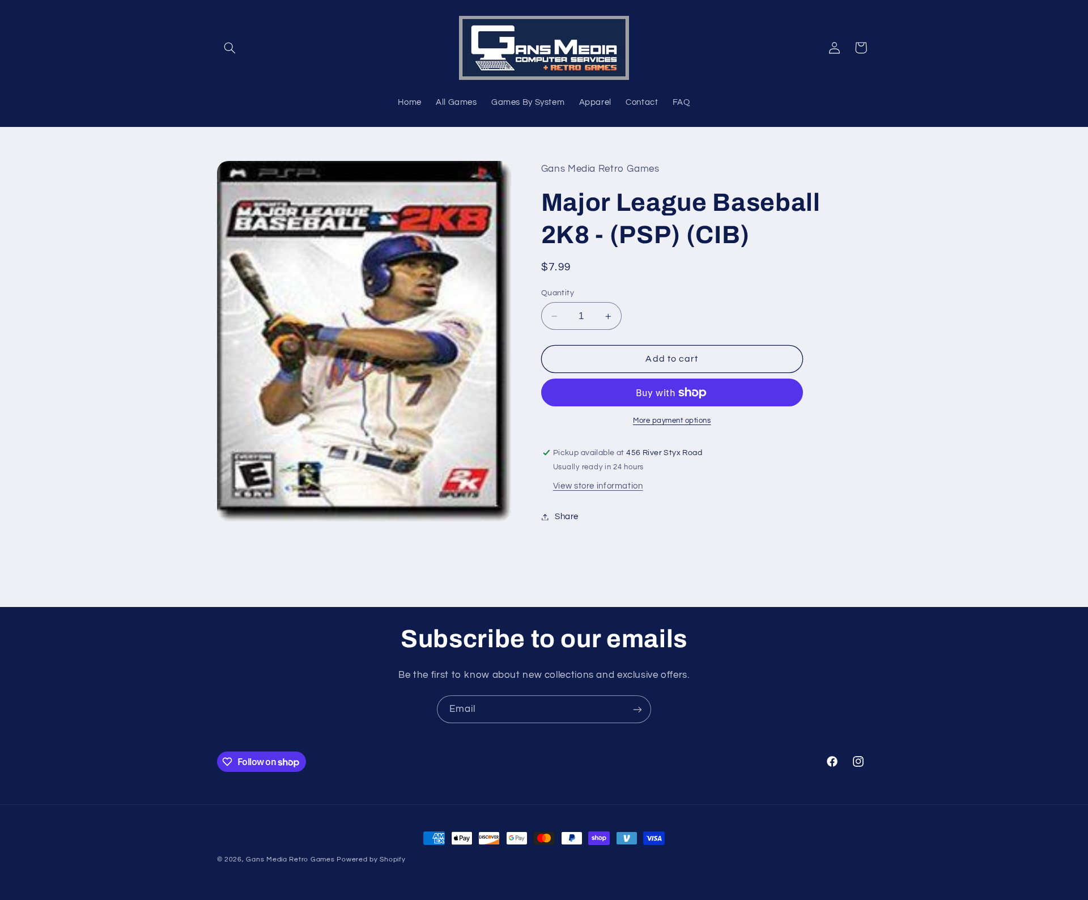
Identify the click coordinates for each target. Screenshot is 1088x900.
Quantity (557, 293)
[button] (230, 48)
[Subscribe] (637, 709)
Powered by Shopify (371, 859)
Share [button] (567, 516)
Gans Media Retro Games (290, 859)
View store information (598, 486)
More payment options (672, 420)
